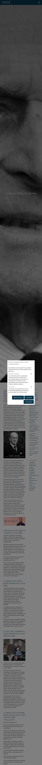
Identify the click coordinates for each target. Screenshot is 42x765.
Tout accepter (28, 402)
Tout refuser (29, 397)
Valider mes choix (18, 397)
